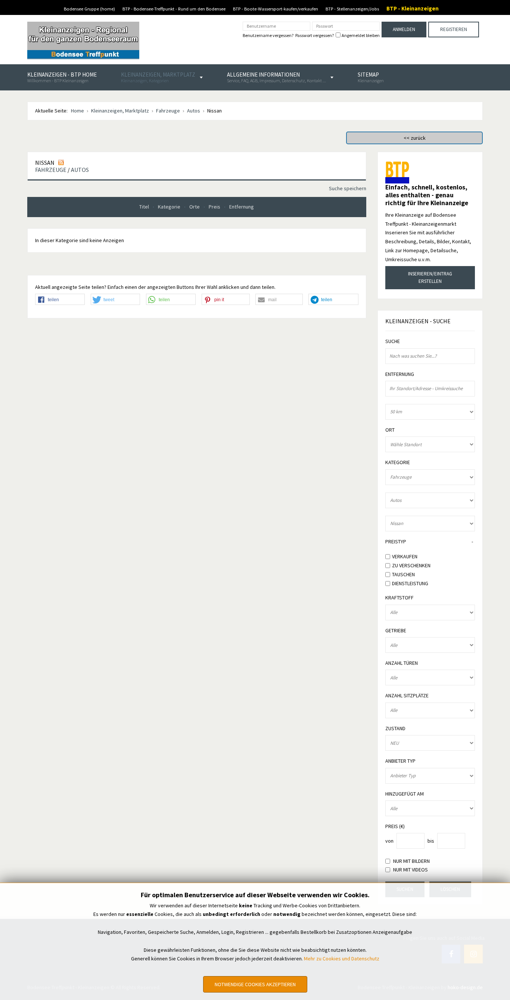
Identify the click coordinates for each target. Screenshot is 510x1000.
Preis (215, 206)
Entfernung (241, 206)
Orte (195, 206)
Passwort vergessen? (314, 35)
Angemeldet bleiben (361, 35)
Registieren (453, 29)
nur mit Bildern (411, 861)
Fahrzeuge (50, 169)
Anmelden (404, 29)
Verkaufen (404, 556)
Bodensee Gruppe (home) (89, 9)
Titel (144, 206)
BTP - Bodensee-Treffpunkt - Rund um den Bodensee (174, 9)
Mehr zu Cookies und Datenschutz (341, 958)
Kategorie (169, 206)
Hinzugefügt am (404, 794)
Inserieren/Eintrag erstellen (430, 277)
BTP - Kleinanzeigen (412, 8)
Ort (390, 430)
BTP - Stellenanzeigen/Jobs (352, 9)
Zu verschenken (411, 565)
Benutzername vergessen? (268, 35)
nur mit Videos (410, 870)
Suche (392, 341)
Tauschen (403, 574)
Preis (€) (395, 826)
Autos (80, 169)
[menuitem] (62, 77)
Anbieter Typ (400, 761)
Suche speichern (347, 188)
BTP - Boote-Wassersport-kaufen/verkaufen (275, 9)
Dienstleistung (410, 583)
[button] (59, 299)
